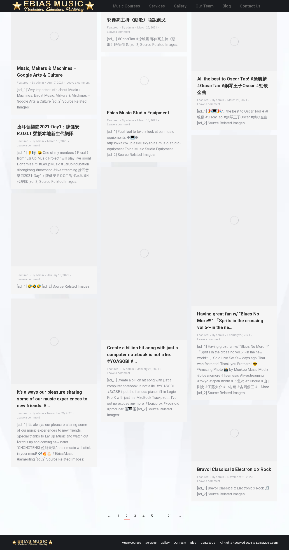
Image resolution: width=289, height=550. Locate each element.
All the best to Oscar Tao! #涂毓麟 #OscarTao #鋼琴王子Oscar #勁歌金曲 (232, 85)
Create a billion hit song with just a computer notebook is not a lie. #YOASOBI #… (142, 354)
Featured (22, 82)
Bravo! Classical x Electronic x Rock (234, 469)
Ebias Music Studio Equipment (138, 112)
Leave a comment (78, 82)
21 (170, 516)
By (38, 82)
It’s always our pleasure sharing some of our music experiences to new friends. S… (52, 398)
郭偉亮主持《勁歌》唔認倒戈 (136, 20)
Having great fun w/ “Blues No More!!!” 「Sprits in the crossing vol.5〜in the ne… (230, 320)
